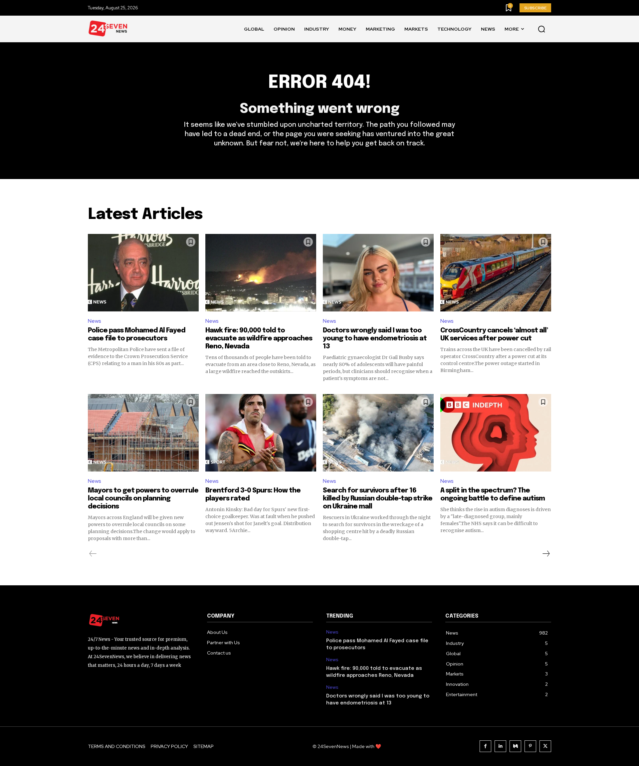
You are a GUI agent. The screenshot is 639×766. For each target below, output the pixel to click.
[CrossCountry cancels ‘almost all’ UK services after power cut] (495, 272)
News (94, 320)
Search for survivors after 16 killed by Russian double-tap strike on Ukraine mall (377, 498)
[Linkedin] (500, 746)
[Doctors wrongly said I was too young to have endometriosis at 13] (378, 272)
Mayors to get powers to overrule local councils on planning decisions (143, 498)
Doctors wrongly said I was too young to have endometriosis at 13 (375, 338)
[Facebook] (485, 746)
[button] (541, 29)
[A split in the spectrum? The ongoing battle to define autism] (495, 433)
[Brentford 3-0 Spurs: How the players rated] (260, 433)
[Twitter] (545, 746)
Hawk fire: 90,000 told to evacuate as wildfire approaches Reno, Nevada (258, 338)
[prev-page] (93, 554)
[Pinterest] (530, 746)
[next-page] (545, 554)
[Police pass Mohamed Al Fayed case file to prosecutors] (143, 272)
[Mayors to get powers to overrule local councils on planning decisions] (143, 433)
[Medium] (515, 746)
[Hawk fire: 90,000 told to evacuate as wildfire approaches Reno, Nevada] (260, 272)
